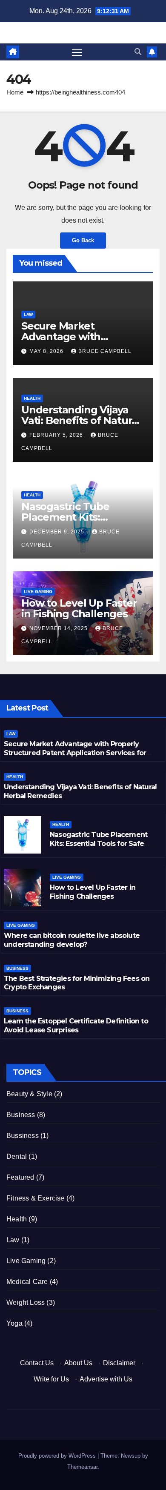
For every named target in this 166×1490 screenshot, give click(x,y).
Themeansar (82, 1467)
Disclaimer (119, 1363)
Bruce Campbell (105, 351)
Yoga (14, 1323)
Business (17, 968)
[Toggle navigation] (77, 52)
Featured (20, 1177)
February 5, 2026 (57, 435)
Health (32, 398)
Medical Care (27, 1281)
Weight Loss (25, 1302)
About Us (78, 1363)
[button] (138, 51)
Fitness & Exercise (35, 1198)
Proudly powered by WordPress (57, 1456)
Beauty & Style (29, 1093)
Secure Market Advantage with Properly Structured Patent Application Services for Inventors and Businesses (75, 753)
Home (14, 92)
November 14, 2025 (59, 628)
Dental (16, 1156)
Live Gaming (38, 591)
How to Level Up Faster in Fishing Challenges (79, 608)
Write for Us (51, 1379)
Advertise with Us (106, 1379)
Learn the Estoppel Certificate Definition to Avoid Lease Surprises (76, 1025)
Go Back (83, 240)
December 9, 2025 (57, 532)
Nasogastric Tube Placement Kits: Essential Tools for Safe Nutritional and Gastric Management (98, 848)
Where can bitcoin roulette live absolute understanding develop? (72, 939)
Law (28, 314)
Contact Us (37, 1363)
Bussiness (22, 1135)
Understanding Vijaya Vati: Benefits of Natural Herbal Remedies (80, 420)
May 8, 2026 (47, 351)
